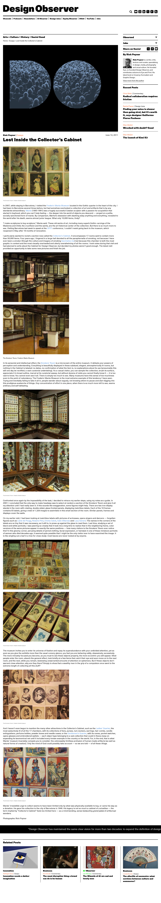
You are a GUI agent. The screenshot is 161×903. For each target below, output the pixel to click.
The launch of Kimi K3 (135, 137)
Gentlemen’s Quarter (77, 733)
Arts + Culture (11, 36)
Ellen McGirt (128, 125)
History (25, 36)
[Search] (130, 11)
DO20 (81, 18)
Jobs (99, 18)
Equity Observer (70, 18)
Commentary (138, 93)
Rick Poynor (9, 135)
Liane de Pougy (24, 520)
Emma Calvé (50, 520)
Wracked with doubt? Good (138, 127)
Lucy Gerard (80, 520)
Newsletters (29, 18)
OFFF (49, 228)
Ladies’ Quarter (103, 728)
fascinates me (68, 241)
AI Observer (42, 18)
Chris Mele (127, 93)
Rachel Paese (128, 106)
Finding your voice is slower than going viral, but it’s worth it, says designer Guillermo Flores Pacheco (140, 113)
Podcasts (17, 18)
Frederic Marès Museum (58, 205)
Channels (7, 18)
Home (5, 41)
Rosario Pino (38, 520)
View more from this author (133, 80)
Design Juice (55, 18)
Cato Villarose (63, 520)
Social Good (38, 36)
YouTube (90, 18)
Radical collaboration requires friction (140, 98)
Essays (12, 41)
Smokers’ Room (48, 363)
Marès (29, 210)
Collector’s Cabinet (61, 236)
